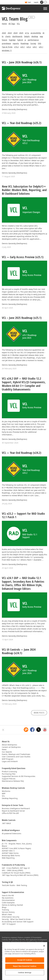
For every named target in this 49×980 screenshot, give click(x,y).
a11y (27, 33)
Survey (33, 43)
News (4, 749)
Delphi (27, 36)
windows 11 (7, 50)
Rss (31, 17)
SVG (39, 43)
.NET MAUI (6, 823)
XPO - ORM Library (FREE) (12, 870)
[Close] (44, 946)
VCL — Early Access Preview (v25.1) (22, 257)
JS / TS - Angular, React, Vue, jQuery (17, 843)
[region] (24, 961)
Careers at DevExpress (11, 747)
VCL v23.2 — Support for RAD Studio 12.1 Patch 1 (23, 515)
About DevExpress (9, 745)
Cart (29, 2)
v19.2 (16, 47)
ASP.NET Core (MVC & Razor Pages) (16, 848)
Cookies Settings (24, 972)
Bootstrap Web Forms (11, 855)
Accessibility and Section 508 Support (17, 921)
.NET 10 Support (9, 924)
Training (5, 910)
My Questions (7, 898)
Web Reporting (8, 858)
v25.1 (41, 47)
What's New (7, 914)
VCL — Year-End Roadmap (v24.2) (21, 453)
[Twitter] (38, 729)
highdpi (12, 40)
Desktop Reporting (10, 798)
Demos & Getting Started (12, 905)
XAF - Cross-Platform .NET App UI (16, 868)
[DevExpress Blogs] (26, 729)
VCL (18, 23)
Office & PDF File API (10, 813)
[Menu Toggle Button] (45, 8)
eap (41, 36)
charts (8, 36)
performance (33, 40)
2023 (10, 33)
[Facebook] (32, 729)
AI (43, 33)
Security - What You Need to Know (16, 919)
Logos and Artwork (10, 761)
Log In (36, 2)
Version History (8, 912)
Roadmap (25, 43)
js (25, 40)
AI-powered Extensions (11, 833)
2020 (4, 33)
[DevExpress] (11, 8)
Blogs (4, 907)
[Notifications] (45, 2)
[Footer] (3, 730)
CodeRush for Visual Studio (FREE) (16, 873)
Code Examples (8, 902)
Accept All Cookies (24, 960)
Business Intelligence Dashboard (16, 808)
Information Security (10, 917)
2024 (15, 33)
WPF (3, 793)
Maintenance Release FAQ (13, 781)
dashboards (17, 36)
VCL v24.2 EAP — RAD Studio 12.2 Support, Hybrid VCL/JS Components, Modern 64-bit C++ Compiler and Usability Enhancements (24, 384)
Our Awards (7, 752)
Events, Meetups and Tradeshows (16, 754)
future (4, 40)
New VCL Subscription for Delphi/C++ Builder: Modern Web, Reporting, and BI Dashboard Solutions (24, 190)
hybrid (20, 40)
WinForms (6, 791)
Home (4, 23)
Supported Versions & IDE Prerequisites (18, 776)
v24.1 (35, 47)
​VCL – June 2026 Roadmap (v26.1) (22, 62)
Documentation (8, 900)
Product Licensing (9, 771)
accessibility (36, 33)
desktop (34, 36)
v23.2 (29, 47)
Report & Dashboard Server (13, 811)
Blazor (4, 846)
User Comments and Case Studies (16, 756)
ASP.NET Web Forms (10, 853)
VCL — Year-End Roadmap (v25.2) (21, 123)
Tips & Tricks (7, 47)
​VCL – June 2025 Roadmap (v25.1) (22, 318)
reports (16, 43)
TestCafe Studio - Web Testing (14, 885)
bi (3, 36)
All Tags (12, 23)
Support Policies (8, 778)
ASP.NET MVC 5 (8, 851)
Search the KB (8, 895)
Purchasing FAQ (8, 774)
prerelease (6, 43)
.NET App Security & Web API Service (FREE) (20, 875)
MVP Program (7, 759)
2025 (21, 33)
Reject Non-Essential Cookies (24, 966)
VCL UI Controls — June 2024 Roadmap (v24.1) (18, 651)
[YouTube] (45, 729)
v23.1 (22, 47)
